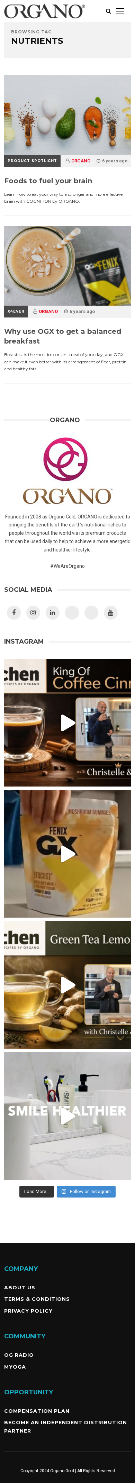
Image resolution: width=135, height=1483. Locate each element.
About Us (19, 1287)
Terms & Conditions (37, 1299)
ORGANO (80, 160)
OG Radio (19, 1355)
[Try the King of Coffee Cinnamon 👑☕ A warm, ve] (67, 723)
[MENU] (120, 11)
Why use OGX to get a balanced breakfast (62, 336)
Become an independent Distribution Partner (65, 1426)
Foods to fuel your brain (48, 181)
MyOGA (15, 1367)
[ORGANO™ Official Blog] (44, 20)
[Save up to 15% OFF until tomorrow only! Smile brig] (67, 1116)
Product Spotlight (32, 161)
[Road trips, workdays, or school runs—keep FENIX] (67, 854)
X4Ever (16, 311)
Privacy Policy (28, 1311)
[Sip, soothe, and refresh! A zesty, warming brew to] (67, 985)
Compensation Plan (37, 1411)
